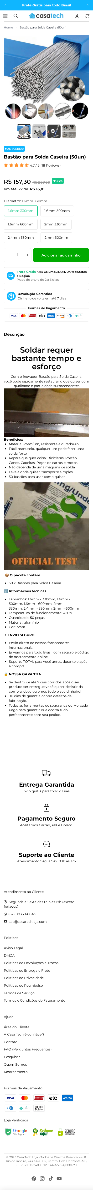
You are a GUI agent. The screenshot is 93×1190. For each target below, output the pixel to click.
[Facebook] (34, 1178)
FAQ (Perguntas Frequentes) (28, 1049)
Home (8, 27)
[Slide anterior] (5, 5)
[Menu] (6, 15)
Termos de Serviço (19, 993)
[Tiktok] (51, 1178)
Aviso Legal (13, 948)
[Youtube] (59, 1178)
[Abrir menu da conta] (77, 16)
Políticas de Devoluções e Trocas (31, 963)
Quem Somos (15, 1064)
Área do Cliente (16, 1027)
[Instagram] (42, 1178)
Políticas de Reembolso (23, 985)
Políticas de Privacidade (24, 978)
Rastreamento (16, 1072)
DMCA (9, 955)
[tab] (24, 131)
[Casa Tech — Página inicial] (46, 15)
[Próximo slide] (88, 5)
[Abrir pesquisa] (15, 16)
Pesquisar (12, 1057)
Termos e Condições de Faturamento (34, 1000)
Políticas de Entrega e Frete (27, 970)
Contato (10, 1042)
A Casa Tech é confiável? (24, 1034)
